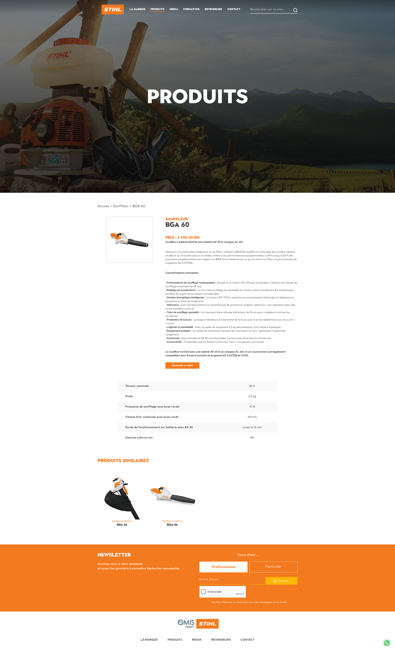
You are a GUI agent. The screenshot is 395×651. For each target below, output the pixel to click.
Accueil (103, 206)
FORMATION (191, 9)
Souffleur (121, 206)
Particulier (273, 566)
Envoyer (283, 580)
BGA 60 (138, 206)
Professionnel (223, 567)
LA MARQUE (137, 9)
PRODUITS (157, 9)
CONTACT (233, 9)
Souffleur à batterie (122, 521)
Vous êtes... (248, 554)
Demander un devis (182, 365)
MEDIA (174, 9)
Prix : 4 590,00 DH (182, 237)
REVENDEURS (213, 9)
